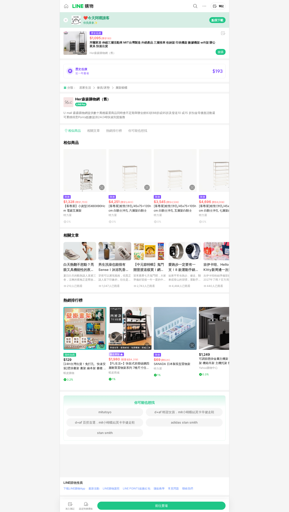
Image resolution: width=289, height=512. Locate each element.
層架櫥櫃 (121, 87)
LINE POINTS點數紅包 (136, 488)
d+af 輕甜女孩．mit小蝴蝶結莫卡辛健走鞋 (184, 412)
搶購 (221, 52)
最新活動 (94, 488)
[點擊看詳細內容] (84, 170)
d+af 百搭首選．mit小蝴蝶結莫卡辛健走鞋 (105, 422)
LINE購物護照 (111, 488)
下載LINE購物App (74, 488)
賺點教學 (159, 488)
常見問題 (173, 488)
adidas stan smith (184, 422)
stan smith (105, 433)
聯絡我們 (187, 488)
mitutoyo (104, 412)
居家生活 (85, 87)
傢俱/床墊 (103, 87)
